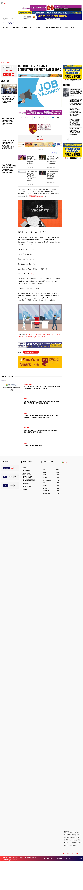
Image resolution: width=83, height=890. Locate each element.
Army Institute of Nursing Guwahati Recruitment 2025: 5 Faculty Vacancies (41, 431)
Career (26, 427)
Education (28, 384)
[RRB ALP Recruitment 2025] (12, 444)
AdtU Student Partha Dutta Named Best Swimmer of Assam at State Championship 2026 (8, 122)
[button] (8, 22)
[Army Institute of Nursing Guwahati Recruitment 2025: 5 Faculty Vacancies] (12, 430)
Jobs (8, 62)
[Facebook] (4, 74)
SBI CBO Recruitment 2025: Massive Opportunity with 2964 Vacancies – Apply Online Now (42, 402)
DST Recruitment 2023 (31, 352)
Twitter (70, 858)
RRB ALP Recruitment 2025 (33, 445)
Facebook (49, 858)
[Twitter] (10, 74)
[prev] (14, 468)
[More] (58, 118)
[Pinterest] (44, 118)
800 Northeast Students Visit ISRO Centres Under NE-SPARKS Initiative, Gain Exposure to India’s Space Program (75, 112)
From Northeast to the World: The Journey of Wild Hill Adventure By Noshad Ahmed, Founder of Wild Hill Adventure (76, 102)
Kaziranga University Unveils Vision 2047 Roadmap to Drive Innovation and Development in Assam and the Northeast (8, 144)
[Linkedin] (53, 118)
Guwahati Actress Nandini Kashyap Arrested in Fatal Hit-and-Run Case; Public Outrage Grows (75, 131)
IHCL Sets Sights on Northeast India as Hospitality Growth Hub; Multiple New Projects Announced (75, 122)
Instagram (60, 858)
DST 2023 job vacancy (37, 196)
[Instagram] (7, 74)
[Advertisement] (41, 45)
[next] (18, 468)
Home (3, 62)
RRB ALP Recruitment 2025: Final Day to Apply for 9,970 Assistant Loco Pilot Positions (41, 416)
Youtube (79, 858)
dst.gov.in (34, 274)
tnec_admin (8, 70)
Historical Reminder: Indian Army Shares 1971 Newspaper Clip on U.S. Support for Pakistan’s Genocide (76, 92)
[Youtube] (13, 74)
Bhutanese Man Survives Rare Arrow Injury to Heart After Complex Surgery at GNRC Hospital (8, 100)
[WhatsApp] (48, 118)
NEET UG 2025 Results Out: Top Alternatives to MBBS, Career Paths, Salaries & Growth (42, 387)
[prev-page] (64, 139)
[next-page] (67, 139)
